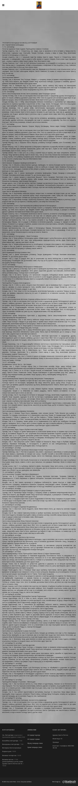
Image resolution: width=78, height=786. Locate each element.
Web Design (55, 781)
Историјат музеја (33, 735)
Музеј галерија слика (35, 743)
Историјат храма (33, 739)
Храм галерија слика (34, 747)
